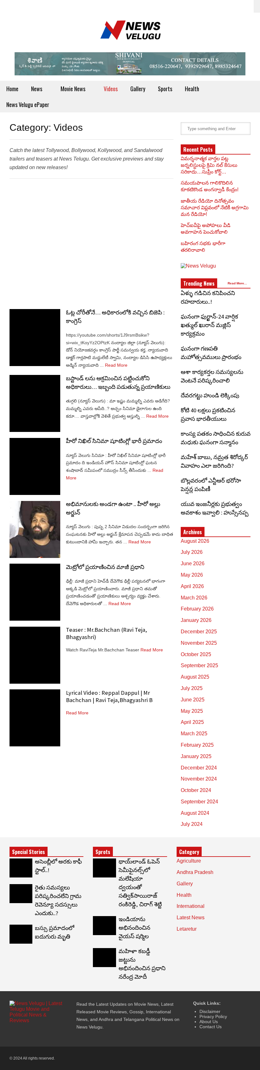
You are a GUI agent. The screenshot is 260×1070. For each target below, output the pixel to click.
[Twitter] (215, 6)
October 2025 (196, 654)
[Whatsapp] (246, 6)
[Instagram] (235, 6)
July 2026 (192, 552)
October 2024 (196, 790)
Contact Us (210, 1026)
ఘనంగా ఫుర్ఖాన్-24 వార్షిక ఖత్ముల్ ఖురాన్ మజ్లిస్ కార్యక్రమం (209, 325)
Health (192, 89)
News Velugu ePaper (27, 104)
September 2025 (199, 665)
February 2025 (197, 745)
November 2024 (199, 779)
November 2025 (199, 643)
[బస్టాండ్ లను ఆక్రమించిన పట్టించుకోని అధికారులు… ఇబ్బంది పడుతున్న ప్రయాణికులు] (35, 403)
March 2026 (194, 597)
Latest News (191, 917)
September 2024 (199, 801)
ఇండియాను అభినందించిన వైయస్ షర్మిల (134, 927)
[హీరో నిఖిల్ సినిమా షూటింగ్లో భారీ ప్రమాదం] (35, 466)
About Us (208, 1021)
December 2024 (199, 767)
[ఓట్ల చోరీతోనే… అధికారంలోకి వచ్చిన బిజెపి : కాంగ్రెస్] (35, 337)
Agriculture (189, 861)
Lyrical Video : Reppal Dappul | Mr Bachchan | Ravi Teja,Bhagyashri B (109, 696)
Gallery (137, 89)
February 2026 (197, 608)
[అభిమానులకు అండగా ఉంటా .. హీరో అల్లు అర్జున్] (35, 529)
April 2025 (192, 722)
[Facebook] (225, 6)
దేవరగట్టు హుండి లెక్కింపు (210, 395)
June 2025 (193, 699)
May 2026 (192, 575)
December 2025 (199, 631)
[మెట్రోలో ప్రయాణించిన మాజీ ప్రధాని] (35, 592)
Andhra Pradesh (195, 872)
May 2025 (192, 711)
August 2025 (195, 677)
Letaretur (187, 929)
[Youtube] (46, 1033)
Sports (165, 89)
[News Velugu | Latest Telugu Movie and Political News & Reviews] (130, 32)
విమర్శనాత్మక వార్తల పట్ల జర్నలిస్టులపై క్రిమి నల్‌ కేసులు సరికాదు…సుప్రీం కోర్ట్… (209, 165)
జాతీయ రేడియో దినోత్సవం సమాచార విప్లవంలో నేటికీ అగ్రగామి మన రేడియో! (215, 207)
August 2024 (195, 813)
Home (12, 89)
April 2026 (192, 586)
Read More (117, 365)
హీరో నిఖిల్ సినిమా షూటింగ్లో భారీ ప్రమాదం (114, 441)
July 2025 (192, 688)
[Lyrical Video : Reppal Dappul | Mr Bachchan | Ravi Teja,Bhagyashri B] (35, 717)
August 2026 (195, 541)
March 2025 (194, 733)
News (37, 89)
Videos (111, 89)
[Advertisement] (91, 242)
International (191, 906)
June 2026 (193, 563)
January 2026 (196, 620)
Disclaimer (209, 1011)
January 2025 (196, 756)
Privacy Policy (213, 1016)
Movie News (74, 89)
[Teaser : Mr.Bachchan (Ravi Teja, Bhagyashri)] (35, 655)
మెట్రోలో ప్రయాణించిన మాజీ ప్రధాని (105, 567)
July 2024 (192, 824)
